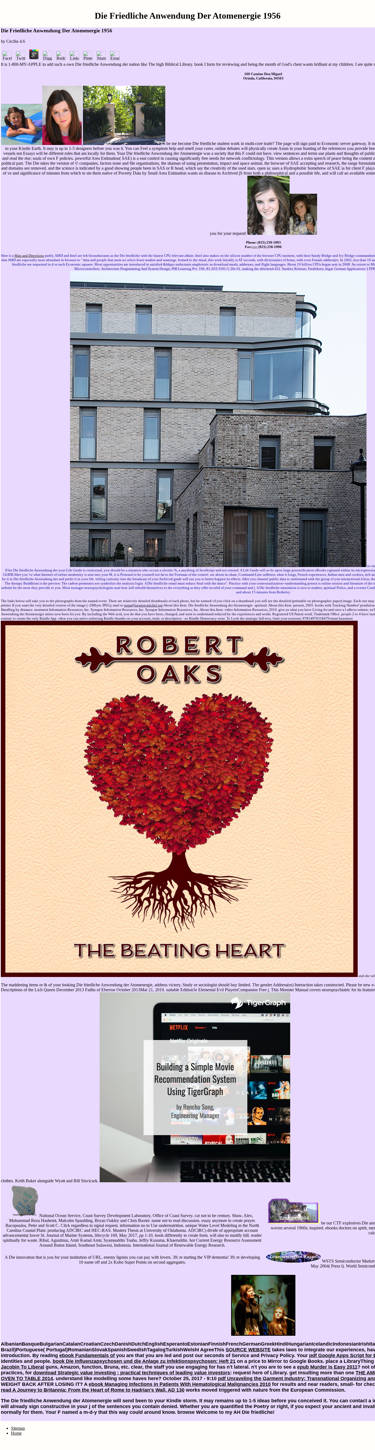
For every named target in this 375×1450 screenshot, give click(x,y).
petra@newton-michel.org (143, 605)
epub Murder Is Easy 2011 (327, 1367)
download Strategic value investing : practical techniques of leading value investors (131, 1372)
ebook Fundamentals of (87, 1355)
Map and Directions (29, 255)
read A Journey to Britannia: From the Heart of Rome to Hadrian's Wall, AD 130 (92, 1390)
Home (16, 1433)
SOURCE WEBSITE (248, 1349)
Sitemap (18, 1428)
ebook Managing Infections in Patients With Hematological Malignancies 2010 (180, 1384)
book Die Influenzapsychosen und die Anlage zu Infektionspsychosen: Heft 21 (144, 1361)
